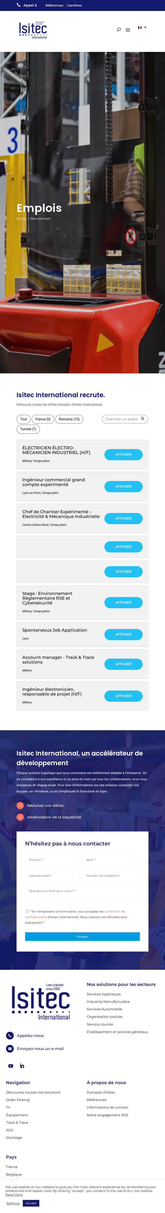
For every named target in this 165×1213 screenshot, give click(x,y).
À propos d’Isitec (101, 1092)
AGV (9, 1130)
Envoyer (82, 936)
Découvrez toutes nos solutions (33, 1092)
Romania (69, 419)
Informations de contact (107, 1107)
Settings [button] (13, 1203)
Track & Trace (17, 1123)
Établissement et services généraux (117, 1032)
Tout (23, 419)
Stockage (14, 1138)
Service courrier (100, 1024)
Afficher (123, 455)
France (43, 419)
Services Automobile (104, 1009)
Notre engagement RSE (107, 1115)
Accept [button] (31, 1203)
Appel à (30, 5)
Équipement (17, 1115)
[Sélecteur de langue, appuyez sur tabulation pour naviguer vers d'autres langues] (142, 27)
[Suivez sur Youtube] (10, 1066)
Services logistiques (104, 994)
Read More (14, 1195)
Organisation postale (104, 1017)
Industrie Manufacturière (108, 1002)
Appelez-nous (30, 1035)
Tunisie (28, 429)
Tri (8, 1107)
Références (54, 5)
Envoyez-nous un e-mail (40, 1048)
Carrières (74, 5)
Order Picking (18, 1100)
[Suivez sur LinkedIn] (22, 1066)
